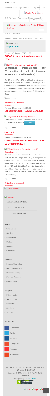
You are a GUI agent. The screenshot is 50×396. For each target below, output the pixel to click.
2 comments (9, 132)
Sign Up (9, 312)
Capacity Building (13, 273)
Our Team (10, 233)
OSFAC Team (30, 378)
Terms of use (11, 299)
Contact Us (10, 251)
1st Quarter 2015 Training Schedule (23, 111)
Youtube (13, 349)
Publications (11, 237)
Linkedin (13, 338)
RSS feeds (14, 354)
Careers (9, 246)
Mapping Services (13, 277)
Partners (9, 242)
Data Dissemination (14, 268)
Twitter (13, 333)
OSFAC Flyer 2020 (12, 33)
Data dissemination (16, 213)
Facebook (15, 328)
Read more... (9, 105)
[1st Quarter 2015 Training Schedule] (20, 116)
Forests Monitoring (14, 264)
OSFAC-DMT (11, 281)
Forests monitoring (17, 202)
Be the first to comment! (14, 102)
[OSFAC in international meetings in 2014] (21, 65)
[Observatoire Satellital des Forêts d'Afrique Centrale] (26, 26)
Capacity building (16, 208)
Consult (30, 123)
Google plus (15, 344)
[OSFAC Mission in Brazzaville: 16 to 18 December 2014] (25, 150)
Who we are (11, 229)
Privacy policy (11, 295)
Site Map (10, 308)
